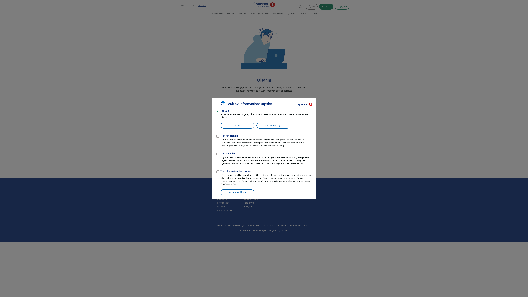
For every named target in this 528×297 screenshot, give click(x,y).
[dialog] (264, 148)
